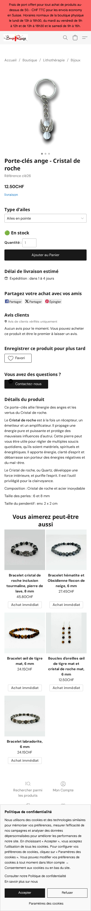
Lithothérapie (54, 60)
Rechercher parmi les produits (27, 793)
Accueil (10, 60)
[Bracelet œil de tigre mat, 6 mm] (24, 633)
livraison (11, 194)
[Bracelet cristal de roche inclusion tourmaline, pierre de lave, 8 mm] (24, 549)
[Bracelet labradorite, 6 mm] (24, 716)
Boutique (30, 60)
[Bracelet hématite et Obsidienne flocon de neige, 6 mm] (66, 549)
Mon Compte (63, 790)
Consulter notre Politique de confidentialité (35, 876)
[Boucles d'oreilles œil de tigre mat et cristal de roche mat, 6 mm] (66, 633)
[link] (46, 902)
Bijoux (75, 60)
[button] (16, 37)
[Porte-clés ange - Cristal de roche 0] (45, 109)
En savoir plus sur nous (21, 881)
